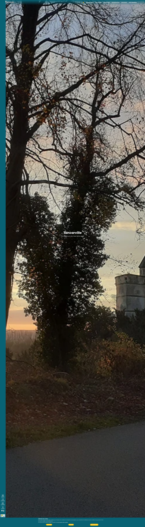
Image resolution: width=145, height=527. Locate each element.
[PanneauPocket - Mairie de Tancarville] (3, 511)
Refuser (71, 524)
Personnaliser (94, 524)
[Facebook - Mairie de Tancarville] (2, 511)
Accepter (49, 524)
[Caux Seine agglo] (3, 515)
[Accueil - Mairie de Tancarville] (83, 2)
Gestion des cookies (63, 522)
